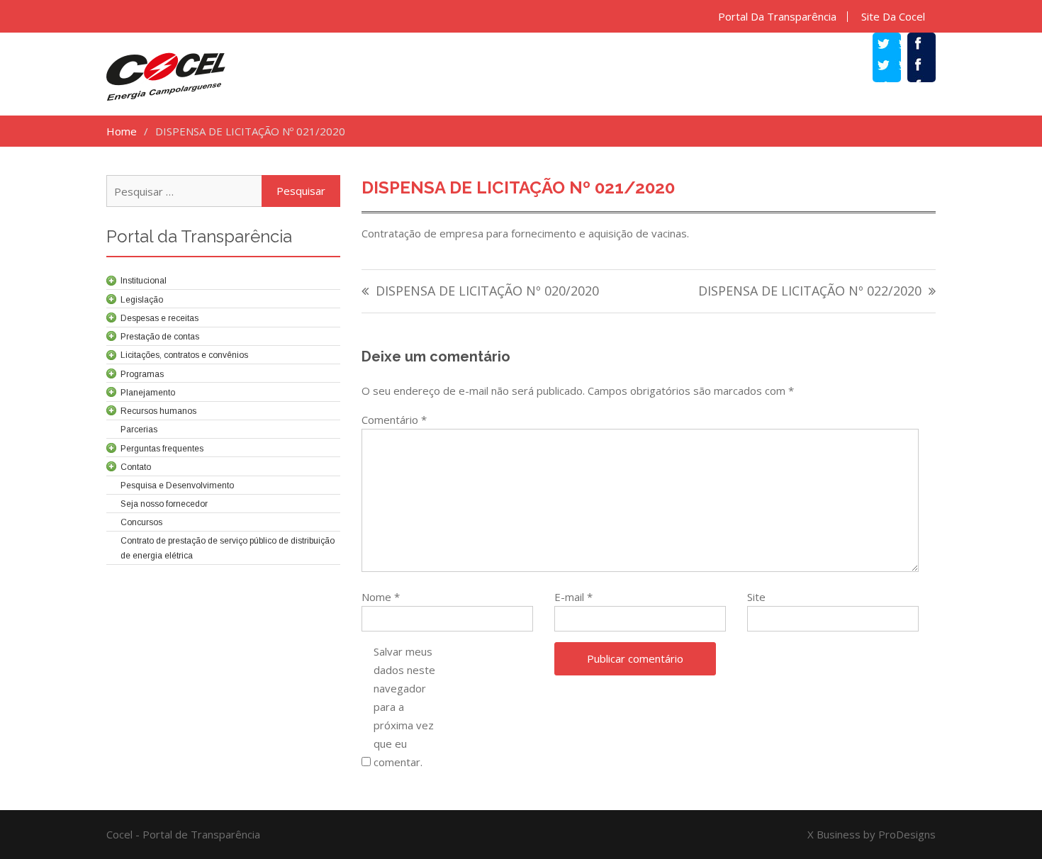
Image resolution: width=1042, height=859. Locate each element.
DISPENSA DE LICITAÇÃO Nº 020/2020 (487, 291)
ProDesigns (907, 834)
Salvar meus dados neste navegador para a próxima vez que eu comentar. (404, 706)
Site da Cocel (893, 16)
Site (756, 597)
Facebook (928, 66)
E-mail (573, 597)
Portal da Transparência (777, 16)
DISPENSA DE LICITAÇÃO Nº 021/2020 (518, 187)
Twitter (894, 66)
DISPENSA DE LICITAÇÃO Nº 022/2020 (809, 291)
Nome (381, 597)
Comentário (394, 419)
